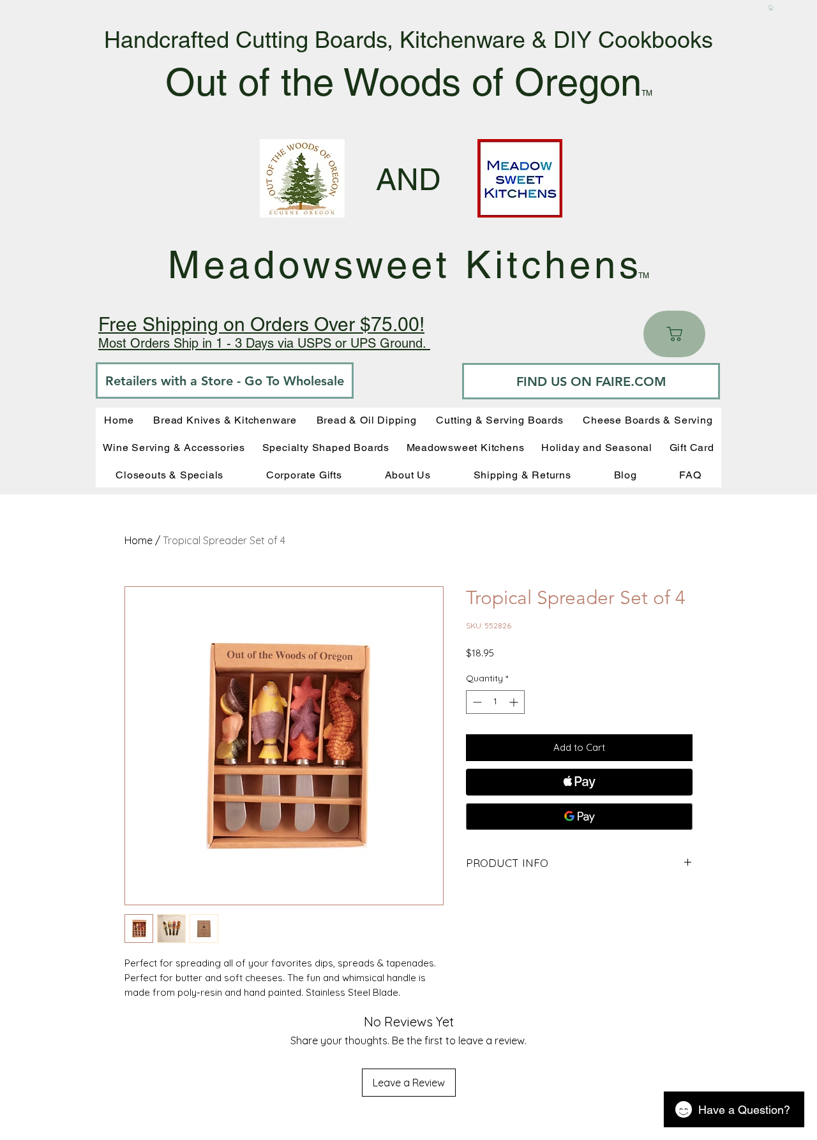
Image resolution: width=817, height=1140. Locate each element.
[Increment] (515, 702)
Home (138, 540)
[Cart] (674, 334)
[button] (771, 7)
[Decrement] (476, 702)
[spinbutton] (495, 702)
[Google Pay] (579, 816)
